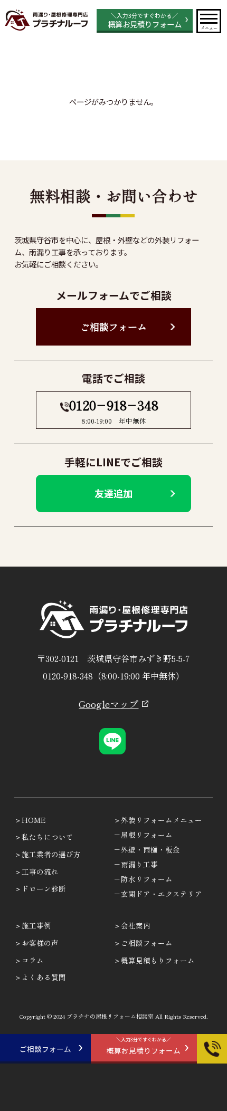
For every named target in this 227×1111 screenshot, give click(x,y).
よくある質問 (44, 977)
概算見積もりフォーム (158, 960)
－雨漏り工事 (136, 864)
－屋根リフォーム (143, 834)
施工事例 (36, 925)
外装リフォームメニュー (161, 820)
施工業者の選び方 (51, 854)
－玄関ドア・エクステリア (158, 893)
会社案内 (135, 925)
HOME (34, 820)
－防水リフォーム (143, 879)
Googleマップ (108, 704)
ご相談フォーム (113, 326)
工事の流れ (40, 871)
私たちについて (47, 836)
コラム (33, 960)
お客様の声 (40, 942)
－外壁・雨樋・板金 (147, 849)
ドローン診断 (44, 888)
